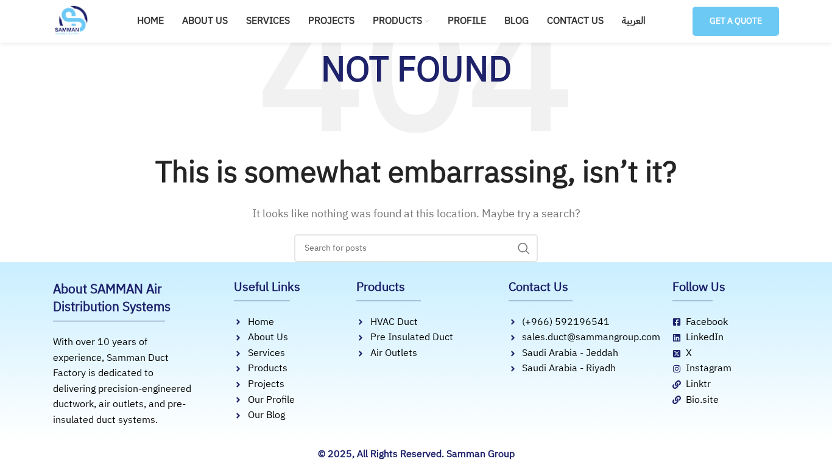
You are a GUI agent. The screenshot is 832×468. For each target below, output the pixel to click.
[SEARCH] (524, 248)
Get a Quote (736, 21)
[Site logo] (71, 20)
